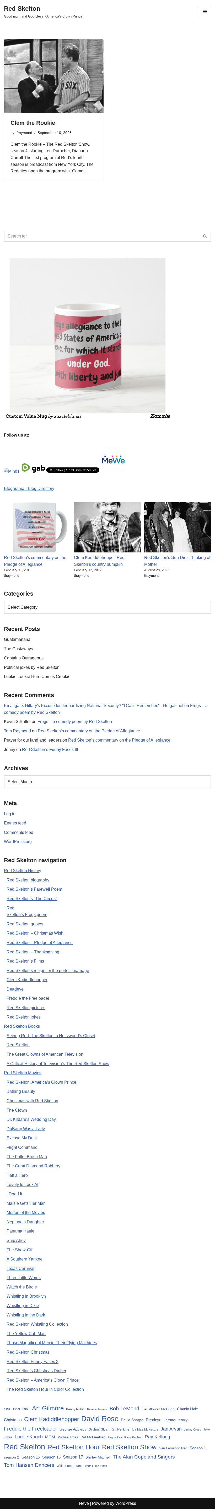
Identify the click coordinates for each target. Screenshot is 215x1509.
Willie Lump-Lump (70, 1466)
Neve (84, 1503)
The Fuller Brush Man (27, 1157)
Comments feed (18, 832)
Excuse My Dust (22, 1138)
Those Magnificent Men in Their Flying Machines (52, 1343)
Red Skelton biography (28, 880)
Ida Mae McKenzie (145, 1429)
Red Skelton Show (129, 1447)
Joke (206, 1429)
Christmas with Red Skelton (32, 1101)
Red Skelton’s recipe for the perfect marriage (48, 970)
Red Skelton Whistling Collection (37, 1324)
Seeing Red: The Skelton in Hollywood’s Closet (51, 1035)
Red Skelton (18, 1045)
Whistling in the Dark (26, 1315)
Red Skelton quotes (25, 924)
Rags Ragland (133, 1437)
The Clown (17, 1110)
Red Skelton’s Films (25, 961)
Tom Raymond (17, 731)
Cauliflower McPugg (158, 1409)
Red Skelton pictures (26, 1007)
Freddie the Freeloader (28, 998)
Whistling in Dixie (23, 1305)
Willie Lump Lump (96, 1465)
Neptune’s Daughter (25, 1222)
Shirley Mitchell (97, 1457)
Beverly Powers (97, 1409)
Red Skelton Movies (22, 1073)
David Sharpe (132, 1420)
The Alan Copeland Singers (144, 1457)
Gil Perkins (121, 1429)
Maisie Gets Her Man (26, 1203)
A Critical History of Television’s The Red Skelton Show (58, 1063)
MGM (50, 1437)
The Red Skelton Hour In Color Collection (45, 1389)
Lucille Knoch (29, 1436)
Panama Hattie (20, 1231)
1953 (16, 1409)
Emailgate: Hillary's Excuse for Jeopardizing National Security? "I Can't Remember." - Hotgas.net (93, 705)
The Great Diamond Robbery (33, 1166)
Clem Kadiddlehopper (27, 979)
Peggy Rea (115, 1437)
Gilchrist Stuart (99, 1429)
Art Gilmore (48, 1408)
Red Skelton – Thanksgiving (33, 952)
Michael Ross (67, 1437)
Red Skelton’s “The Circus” (32, 898)
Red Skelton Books (22, 1026)
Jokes (8, 1437)
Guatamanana (17, 639)
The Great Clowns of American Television (45, 1054)
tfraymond (23, 133)
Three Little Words (24, 1277)
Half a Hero (17, 1175)
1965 (26, 1409)
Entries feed (15, 823)
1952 (7, 1409)
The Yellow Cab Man (26, 1333)
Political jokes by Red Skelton (32, 667)
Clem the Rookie (32, 123)
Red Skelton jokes (24, 1017)
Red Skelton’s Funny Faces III (50, 749)
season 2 (11, 1457)
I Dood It (14, 1194)
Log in (9, 814)
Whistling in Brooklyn (26, 1296)
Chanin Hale (187, 1409)
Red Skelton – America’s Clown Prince (43, 1380)
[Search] (205, 236)
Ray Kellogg (157, 1436)
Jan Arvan (171, 1429)
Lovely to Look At (22, 1184)
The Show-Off (19, 1250)
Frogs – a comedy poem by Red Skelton (74, 721)
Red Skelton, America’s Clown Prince (41, 1082)
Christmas (13, 1419)
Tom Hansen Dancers (29, 1465)
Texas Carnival (20, 1268)
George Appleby (73, 1429)
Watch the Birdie (22, 1287)
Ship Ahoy (16, 1240)
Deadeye (15, 989)
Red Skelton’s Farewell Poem (34, 889)
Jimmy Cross (192, 1429)
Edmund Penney (175, 1420)
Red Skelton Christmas (28, 1352)
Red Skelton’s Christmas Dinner (36, 1371)
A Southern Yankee (24, 1259)
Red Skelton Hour (73, 1447)
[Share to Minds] (11, 471)
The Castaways (18, 649)
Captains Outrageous (24, 658)
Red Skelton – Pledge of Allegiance (40, 942)
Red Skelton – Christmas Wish (35, 933)
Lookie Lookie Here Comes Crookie (37, 676)
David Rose (100, 1419)
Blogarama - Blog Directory (29, 488)
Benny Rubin (75, 1409)
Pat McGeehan (92, 1437)
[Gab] (38, 471)
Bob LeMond (124, 1408)
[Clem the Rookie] (54, 76)
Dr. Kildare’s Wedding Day (31, 1119)
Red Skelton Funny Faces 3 (32, 1361)
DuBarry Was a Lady (26, 1129)
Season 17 (73, 1457)
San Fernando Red (173, 1448)
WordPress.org (18, 841)
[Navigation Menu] (205, 11)
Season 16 (51, 1457)
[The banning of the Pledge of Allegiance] (88, 418)
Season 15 (31, 1457)
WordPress (125, 1503)
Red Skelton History (22, 870)
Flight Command (22, 1147)
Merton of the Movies (26, 1212)
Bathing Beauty (21, 1091)
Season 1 (198, 1448)
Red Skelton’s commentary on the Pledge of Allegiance (89, 731)
